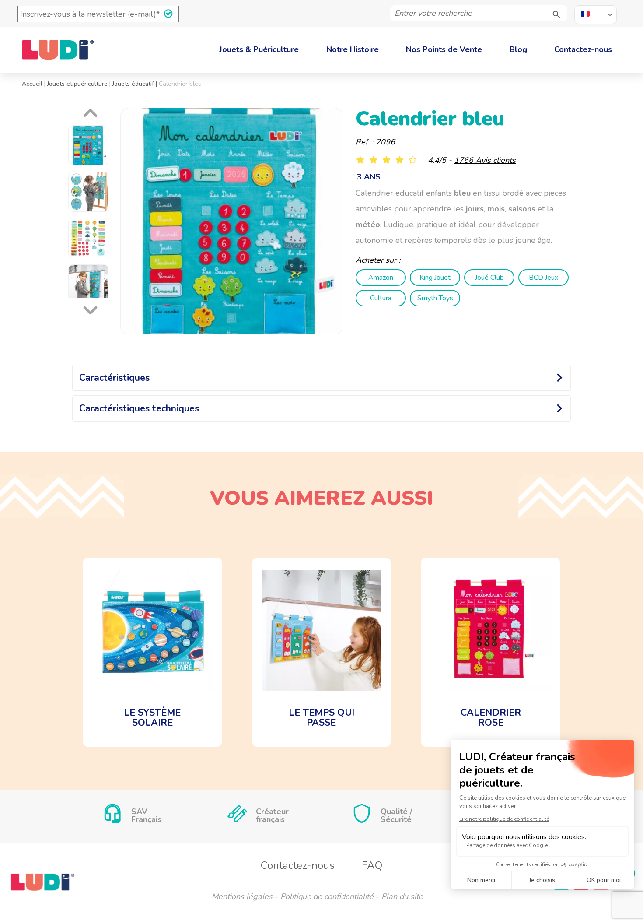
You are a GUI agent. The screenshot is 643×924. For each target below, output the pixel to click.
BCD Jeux (543, 277)
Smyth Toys (435, 298)
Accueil (32, 84)
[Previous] (91, 115)
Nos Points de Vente (444, 49)
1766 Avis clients (485, 160)
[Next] (91, 308)
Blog (518, 49)
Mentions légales (242, 896)
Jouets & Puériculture (259, 49)
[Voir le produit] (152, 652)
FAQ (372, 865)
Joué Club (489, 277)
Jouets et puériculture (77, 84)
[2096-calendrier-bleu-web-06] (231, 221)
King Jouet (435, 277)
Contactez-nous (583, 49)
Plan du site (402, 896)
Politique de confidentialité (327, 896)
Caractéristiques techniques (139, 408)
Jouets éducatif (133, 84)
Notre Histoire (352, 49)
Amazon (380, 277)
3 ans (369, 177)
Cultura (380, 298)
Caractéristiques (114, 378)
